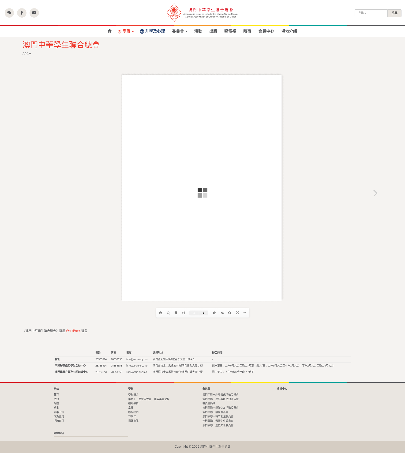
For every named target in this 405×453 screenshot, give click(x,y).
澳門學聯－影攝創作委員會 (217, 421)
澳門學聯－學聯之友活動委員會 (220, 408)
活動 (198, 31)
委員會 (178, 31)
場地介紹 (289, 31)
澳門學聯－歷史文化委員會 (217, 425)
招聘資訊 (59, 421)
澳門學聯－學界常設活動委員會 (220, 399)
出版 (213, 31)
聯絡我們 (133, 412)
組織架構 (133, 403)
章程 (130, 408)
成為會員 (59, 416)
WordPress (73, 331)
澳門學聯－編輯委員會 (215, 412)
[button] (9, 13)
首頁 (56, 394)
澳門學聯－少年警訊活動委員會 (220, 394)
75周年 (132, 416)
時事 (247, 31)
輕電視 (230, 31)
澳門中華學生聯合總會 (202, 13)
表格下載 (59, 412)
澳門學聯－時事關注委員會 (217, 416)
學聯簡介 (133, 394)
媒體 (56, 403)
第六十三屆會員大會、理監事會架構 (148, 399)
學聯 (127, 31)
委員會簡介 (208, 403)
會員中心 (266, 31)
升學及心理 (155, 31)
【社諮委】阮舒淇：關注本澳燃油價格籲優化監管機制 (109, 31)
